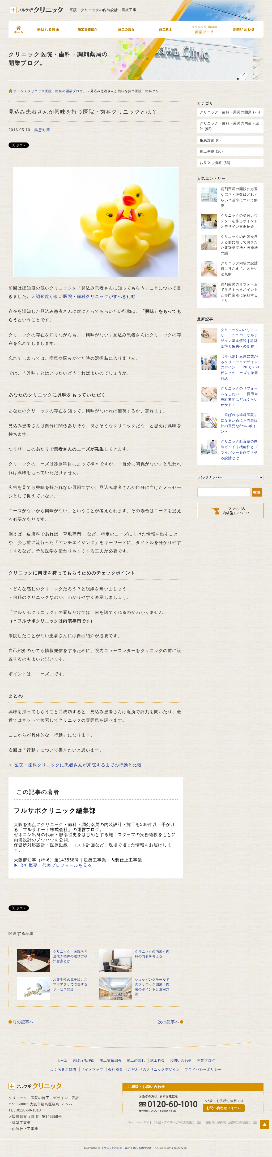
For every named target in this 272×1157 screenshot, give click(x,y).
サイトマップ (92, 1069)
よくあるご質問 (63, 1069)
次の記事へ (168, 1022)
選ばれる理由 (84, 1060)
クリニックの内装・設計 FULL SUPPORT (127, 1148)
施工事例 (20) (211, 151)
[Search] (257, 493)
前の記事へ (23, 1022)
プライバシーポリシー (203, 1069)
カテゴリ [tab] (205, 103)
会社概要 (115, 1069)
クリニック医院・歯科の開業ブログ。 (57, 91)
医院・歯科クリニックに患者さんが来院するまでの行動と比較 (78, 764)
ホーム (18, 29)
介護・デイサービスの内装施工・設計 (179, 1122)
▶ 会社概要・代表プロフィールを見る (53, 865)
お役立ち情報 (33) (215, 163)
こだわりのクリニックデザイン (154, 1069)
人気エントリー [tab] (211, 178)
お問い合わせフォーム (223, 1108)
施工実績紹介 (87, 29)
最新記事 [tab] (205, 319)
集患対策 (42, 130)
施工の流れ (126, 29)
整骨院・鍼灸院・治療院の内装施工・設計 (232, 1122)
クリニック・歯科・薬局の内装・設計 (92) (229, 126)
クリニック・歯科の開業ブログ (204, 29)
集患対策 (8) (210, 140)
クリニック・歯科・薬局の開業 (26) (230, 112)
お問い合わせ (244, 29)
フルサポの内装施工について (48, 29)
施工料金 (165, 29)
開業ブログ (206, 1060)
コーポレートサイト (139, 1122)
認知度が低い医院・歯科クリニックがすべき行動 (86, 296)
